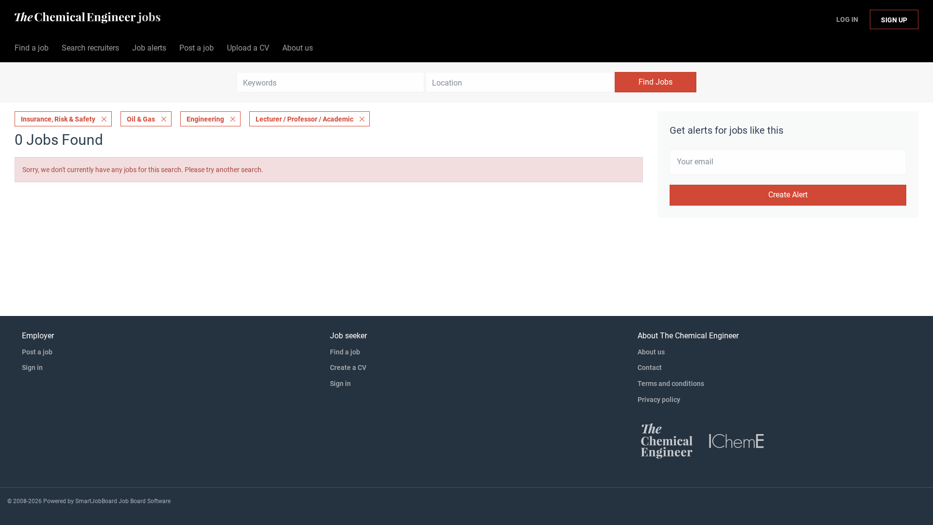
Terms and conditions (671, 383)
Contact (650, 367)
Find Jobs (656, 82)
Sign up (894, 20)
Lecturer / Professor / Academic (304, 119)
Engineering (205, 119)
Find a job (345, 352)
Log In (847, 19)
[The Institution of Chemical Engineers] (737, 440)
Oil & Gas (141, 119)
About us (651, 352)
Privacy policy (659, 399)
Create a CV (348, 367)
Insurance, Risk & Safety (58, 119)
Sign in (32, 367)
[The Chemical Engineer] (667, 440)
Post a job (37, 352)
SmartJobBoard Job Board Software (123, 501)
